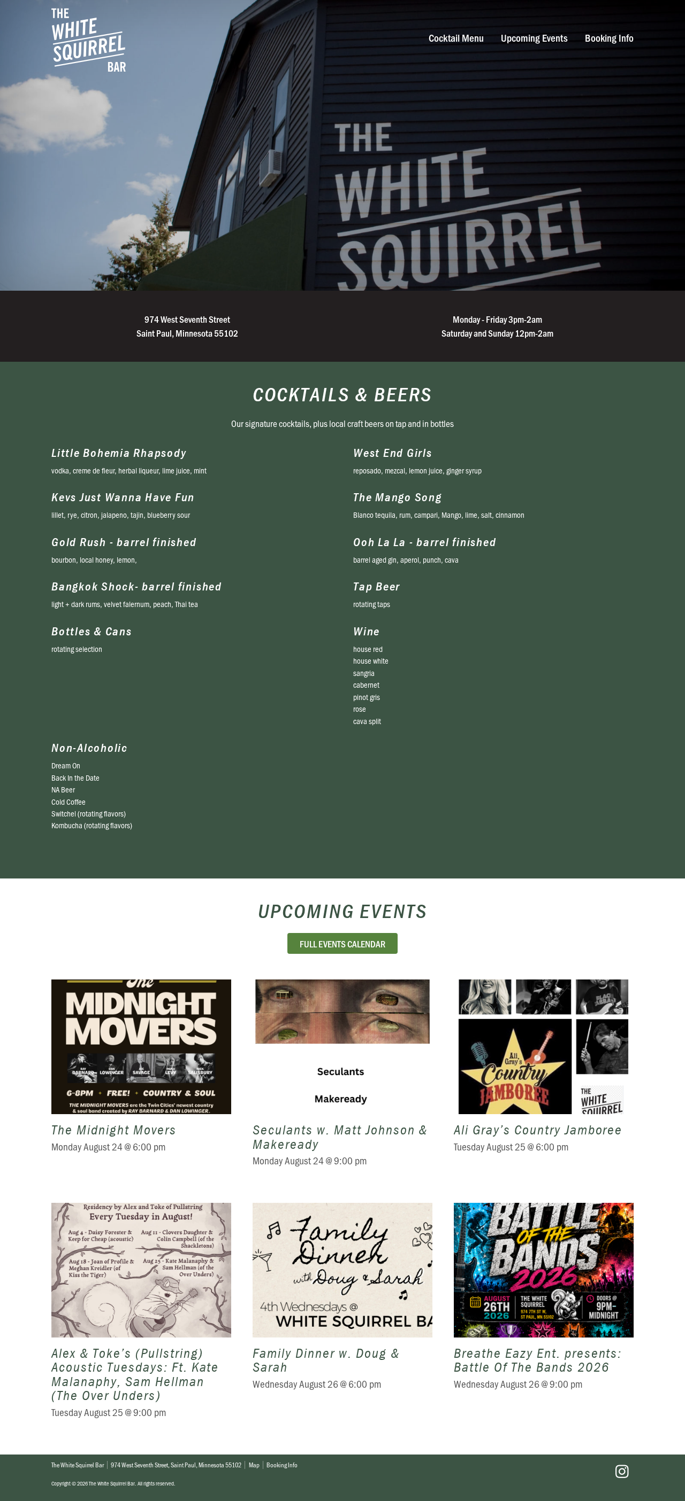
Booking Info (609, 37)
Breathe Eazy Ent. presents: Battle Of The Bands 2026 (544, 1318)
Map (254, 1464)
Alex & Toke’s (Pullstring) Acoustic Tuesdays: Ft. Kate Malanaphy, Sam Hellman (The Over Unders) (141, 1318)
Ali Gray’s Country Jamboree (544, 1080)
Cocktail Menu (456, 37)
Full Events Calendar (342, 943)
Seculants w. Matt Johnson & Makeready (342, 1080)
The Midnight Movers (141, 1080)
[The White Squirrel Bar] (222, 40)
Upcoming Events (534, 37)
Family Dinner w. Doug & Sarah (342, 1318)
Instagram (621, 1471)
